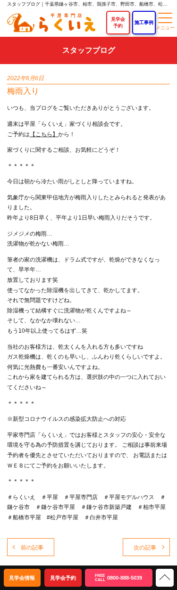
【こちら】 (44, 134)
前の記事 (32, 547)
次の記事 (145, 547)
